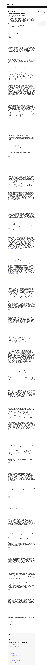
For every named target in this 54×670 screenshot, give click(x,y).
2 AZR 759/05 (10, 345)
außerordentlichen (31, 33)
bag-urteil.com (10, 4)
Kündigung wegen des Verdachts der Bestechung (15, 637)
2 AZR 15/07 (12, 395)
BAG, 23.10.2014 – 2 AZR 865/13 (15, 655)
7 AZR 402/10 (17, 344)
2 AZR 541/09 (12, 248)
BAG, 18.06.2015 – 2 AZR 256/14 (15, 651)
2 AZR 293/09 (22, 282)
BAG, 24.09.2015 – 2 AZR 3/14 (15, 646)
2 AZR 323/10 (11, 247)
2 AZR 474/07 (11, 260)
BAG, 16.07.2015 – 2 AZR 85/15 (15, 648)
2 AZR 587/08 (19, 263)
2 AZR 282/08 (21, 491)
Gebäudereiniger (11, 636)
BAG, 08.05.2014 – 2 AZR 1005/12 (15, 658)
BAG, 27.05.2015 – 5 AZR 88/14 (15, 653)
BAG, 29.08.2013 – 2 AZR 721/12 (15, 660)
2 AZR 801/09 (20, 258)
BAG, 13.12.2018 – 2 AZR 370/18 (15, 644)
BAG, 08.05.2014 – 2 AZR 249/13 (15, 657)
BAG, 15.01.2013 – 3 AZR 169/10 (15, 662)
